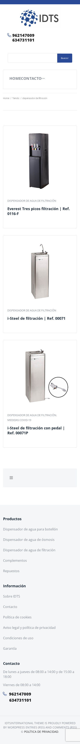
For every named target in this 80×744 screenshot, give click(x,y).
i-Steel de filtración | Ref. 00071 (36, 318)
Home (6, 98)
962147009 (23, 35)
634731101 (23, 40)
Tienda (15, 98)
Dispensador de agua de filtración (31, 201)
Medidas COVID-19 (19, 420)
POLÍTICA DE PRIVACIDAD (41, 732)
